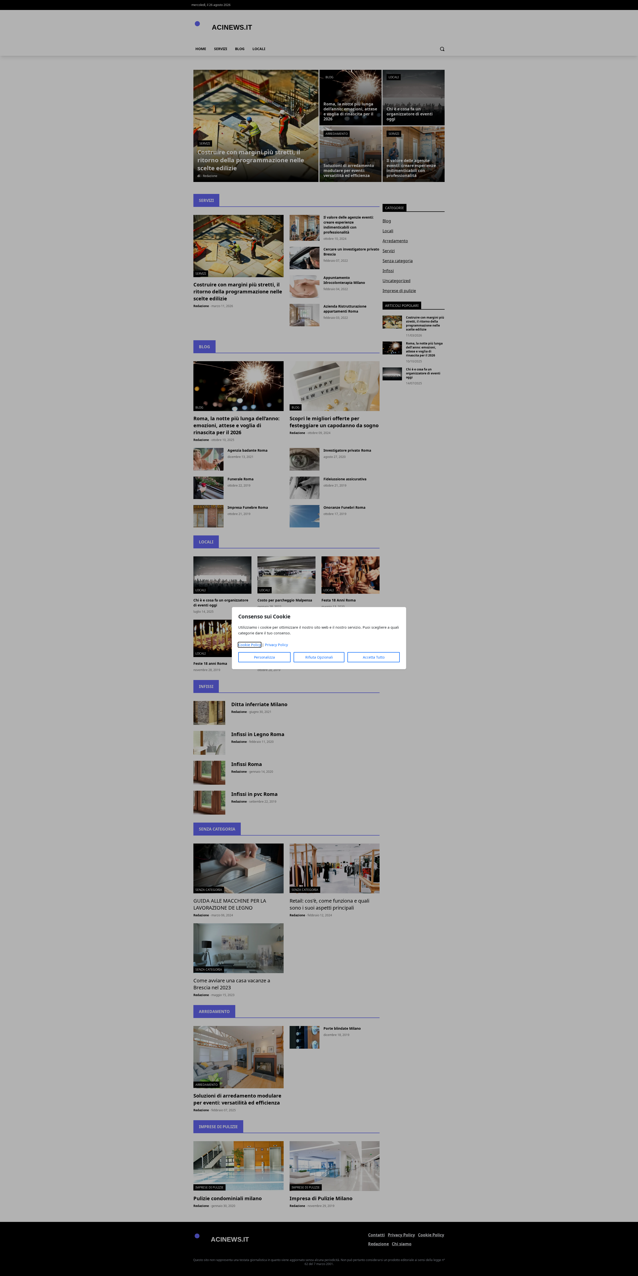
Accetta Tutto (374, 657)
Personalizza (264, 657)
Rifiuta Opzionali (319, 657)
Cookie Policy (249, 644)
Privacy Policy (276, 644)
